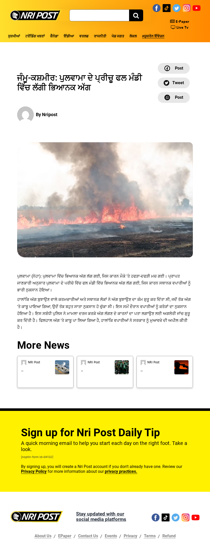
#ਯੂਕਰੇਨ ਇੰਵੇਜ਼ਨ (153, 36)
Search (136, 15)
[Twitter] (177, 8)
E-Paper (182, 22)
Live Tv (181, 28)
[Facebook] (157, 8)
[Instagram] (187, 8)
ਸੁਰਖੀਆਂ (14, 36)
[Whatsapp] (174, 97)
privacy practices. (121, 471)
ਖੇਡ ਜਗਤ (118, 36)
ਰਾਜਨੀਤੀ (100, 36)
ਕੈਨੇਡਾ (54, 36)
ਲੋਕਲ (133, 36)
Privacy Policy (34, 471)
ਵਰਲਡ (84, 36)
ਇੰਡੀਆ (69, 36)
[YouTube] (197, 8)
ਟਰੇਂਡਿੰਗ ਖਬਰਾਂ (35, 36)
